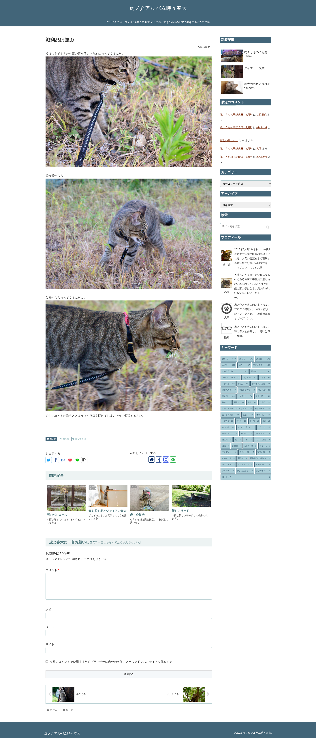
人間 (259, 148)
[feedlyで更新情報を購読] (173, 459)
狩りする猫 (80, 439)
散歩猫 (66, 439)
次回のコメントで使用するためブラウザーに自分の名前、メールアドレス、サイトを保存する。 (112, 661)
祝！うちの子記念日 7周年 (236, 114)
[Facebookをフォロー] (159, 459)
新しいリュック (229, 140)
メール (50, 627)
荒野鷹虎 (261, 114)
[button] (267, 227)
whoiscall (261, 127)
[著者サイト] (151, 459)
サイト (50, 644)
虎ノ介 (53, 439)
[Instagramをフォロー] (166, 459)
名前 (48, 609)
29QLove (261, 156)
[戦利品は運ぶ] (63, 460)
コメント (52, 570)
